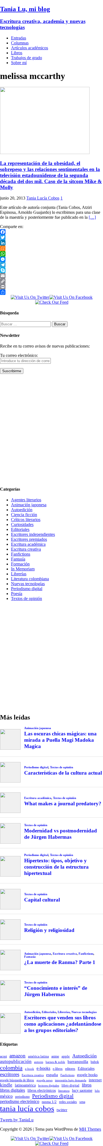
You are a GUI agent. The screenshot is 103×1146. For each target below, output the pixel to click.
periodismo (22, 1097)
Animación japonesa (28, 504)
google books (87, 1075)
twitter (62, 1110)
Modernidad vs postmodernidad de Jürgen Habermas (60, 834)
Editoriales (20, 529)
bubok (95, 1062)
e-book (29, 1068)
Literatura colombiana (30, 578)
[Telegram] (51, 265)
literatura (63, 1090)
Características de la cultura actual (63, 773)
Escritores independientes (33, 534)
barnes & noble (55, 1061)
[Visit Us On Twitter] (29, 297)
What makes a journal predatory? (62, 803)
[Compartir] (51, 292)
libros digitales (12, 1090)
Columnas (20, 43)
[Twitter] (51, 237)
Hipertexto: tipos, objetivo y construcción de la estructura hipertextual (56, 867)
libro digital (70, 1085)
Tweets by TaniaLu (17, 1119)
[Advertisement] (51, 429)
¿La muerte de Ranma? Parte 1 (59, 962)
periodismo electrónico (19, 1101)
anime (55, 1056)
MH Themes (90, 1129)
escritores (9, 1074)
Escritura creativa (26, 549)
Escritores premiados (29, 539)
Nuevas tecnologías (28, 583)
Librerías (18, 573)
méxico (6, 1096)
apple (66, 1056)
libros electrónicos (41, 1090)
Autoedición (21, 509)
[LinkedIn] (51, 243)
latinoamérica (25, 1085)
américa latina (38, 1056)
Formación (20, 564)
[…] (92, 217)
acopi (3, 1056)
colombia (11, 1067)
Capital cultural (42, 900)
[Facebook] (51, 232)
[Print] (51, 286)
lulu (97, 1090)
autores (38, 1061)
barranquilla (78, 1061)
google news (44, 1080)
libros (86, 1085)
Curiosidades (22, 524)
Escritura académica (28, 544)
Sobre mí (19, 62)
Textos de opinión (26, 598)
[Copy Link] (51, 281)
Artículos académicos (29, 48)
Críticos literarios (25, 519)
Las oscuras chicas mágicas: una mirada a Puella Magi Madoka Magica (60, 740)
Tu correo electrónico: (19, 355)
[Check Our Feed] (51, 302)
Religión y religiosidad (49, 930)
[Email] (51, 275)
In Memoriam (23, 569)
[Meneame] (51, 248)
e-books (43, 1068)
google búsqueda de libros (17, 1080)
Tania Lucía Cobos (42, 198)
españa (52, 1075)
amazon (17, 1056)
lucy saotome (82, 1090)
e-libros (58, 1069)
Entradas (18, 38)
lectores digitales (48, 1085)
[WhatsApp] (51, 254)
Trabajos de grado (26, 57)
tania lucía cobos (27, 1108)
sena (82, 1102)
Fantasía (18, 559)
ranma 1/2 (49, 1102)
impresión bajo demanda (70, 1080)
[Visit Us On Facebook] (71, 297)
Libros (16, 52)
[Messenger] (51, 259)
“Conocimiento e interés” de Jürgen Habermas (55, 991)
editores (70, 1069)
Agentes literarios (26, 499)
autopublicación (16, 1061)
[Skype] (51, 270)
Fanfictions (20, 554)
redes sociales (68, 1102)
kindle (6, 1085)
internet (95, 1079)
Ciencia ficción (24, 514)
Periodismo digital (26, 588)
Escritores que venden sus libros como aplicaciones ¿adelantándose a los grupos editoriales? (62, 1024)
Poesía (16, 593)
